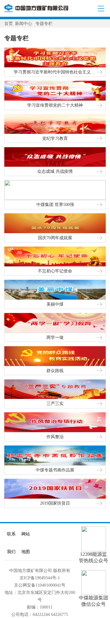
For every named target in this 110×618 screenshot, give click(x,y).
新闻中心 (24, 23)
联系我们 (11, 542)
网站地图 (25, 542)
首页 (8, 23)
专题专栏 (44, 23)
